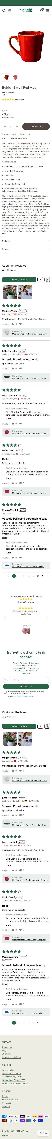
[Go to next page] (43, 576)
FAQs (4, 1050)
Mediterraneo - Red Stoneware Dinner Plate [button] (29, 433)
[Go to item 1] (10, 292)
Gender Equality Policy (12, 1076)
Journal (5, 1096)
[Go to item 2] (25, 292)
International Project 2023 (13, 1080)
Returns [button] (5, 249)
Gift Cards (6, 1103)
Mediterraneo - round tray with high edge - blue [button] (28, 566)
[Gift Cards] (9, 10)
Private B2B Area (10, 1099)
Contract (6, 1106)
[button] (4, 10)
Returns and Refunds (11, 1057)
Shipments (7, 1054)
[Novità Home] (26, 10)
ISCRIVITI (26, 686)
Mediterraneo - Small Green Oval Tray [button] (29, 378)
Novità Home (24, 1131)
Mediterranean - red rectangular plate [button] (29, 493)
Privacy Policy (8, 1070)
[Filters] (40, 279)
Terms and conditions (11, 1073)
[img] (26, 599)
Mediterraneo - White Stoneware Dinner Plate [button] (30, 334)
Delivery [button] (6, 241)
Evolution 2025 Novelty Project (15, 1083)
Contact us (7, 1047)
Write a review (19, 279)
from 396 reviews (26, 602)
